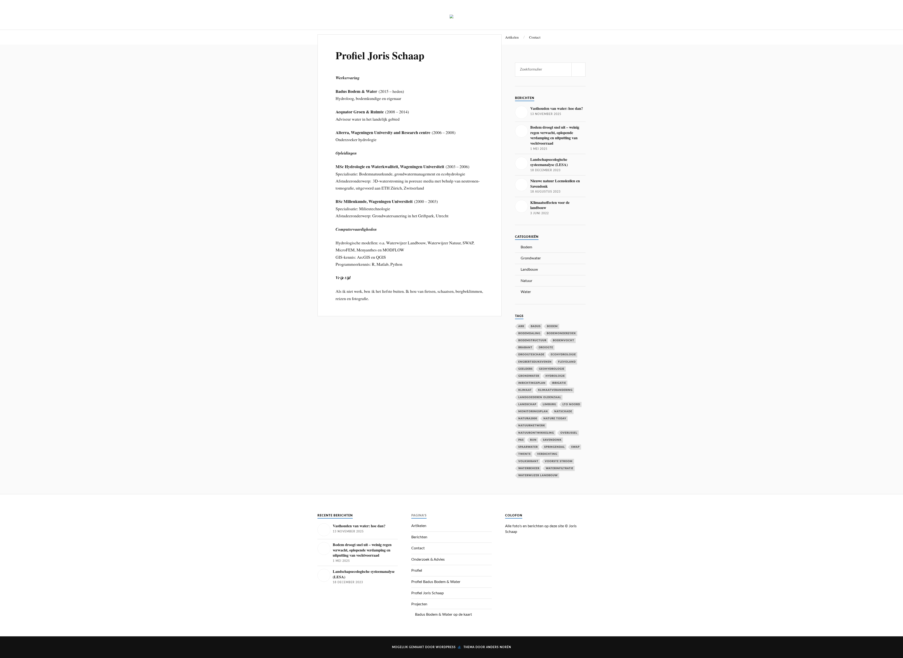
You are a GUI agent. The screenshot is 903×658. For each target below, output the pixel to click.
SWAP (575, 447)
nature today (554, 418)
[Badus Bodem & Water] (451, 14)
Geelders (525, 369)
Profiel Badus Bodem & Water (435, 582)
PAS (521, 440)
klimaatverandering (555, 390)
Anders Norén (498, 647)
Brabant (525, 347)
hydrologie (555, 376)
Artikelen (512, 37)
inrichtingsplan (532, 383)
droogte (546, 347)
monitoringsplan (533, 411)
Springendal (554, 447)
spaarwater (528, 447)
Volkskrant (528, 461)
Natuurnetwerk (531, 425)
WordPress (446, 647)
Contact (534, 37)
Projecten (419, 604)
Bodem (526, 247)
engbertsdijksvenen (535, 362)
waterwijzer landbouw (538, 475)
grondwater (528, 376)
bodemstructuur (532, 340)
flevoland (567, 362)
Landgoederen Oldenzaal (539, 397)
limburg (549, 404)
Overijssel (568, 433)
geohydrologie (551, 369)
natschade (563, 411)
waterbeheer (528, 468)
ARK (521, 326)
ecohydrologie (563, 354)
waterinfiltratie (559, 468)
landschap (527, 404)
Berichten (419, 537)
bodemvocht (563, 340)
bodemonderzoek (561, 333)
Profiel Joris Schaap (380, 55)
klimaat (525, 390)
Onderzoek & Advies (428, 559)
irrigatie (559, 383)
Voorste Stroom (559, 461)
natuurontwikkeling (536, 433)
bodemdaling (529, 333)
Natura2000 (527, 418)
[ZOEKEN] (578, 70)
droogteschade (531, 354)
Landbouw (529, 269)
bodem (552, 326)
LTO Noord (571, 404)
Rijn (533, 440)
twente (524, 454)
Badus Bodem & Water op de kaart (443, 614)
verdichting (547, 454)
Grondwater (531, 258)
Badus (536, 326)
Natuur (526, 281)
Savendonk (552, 440)
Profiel (416, 570)
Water (526, 292)
